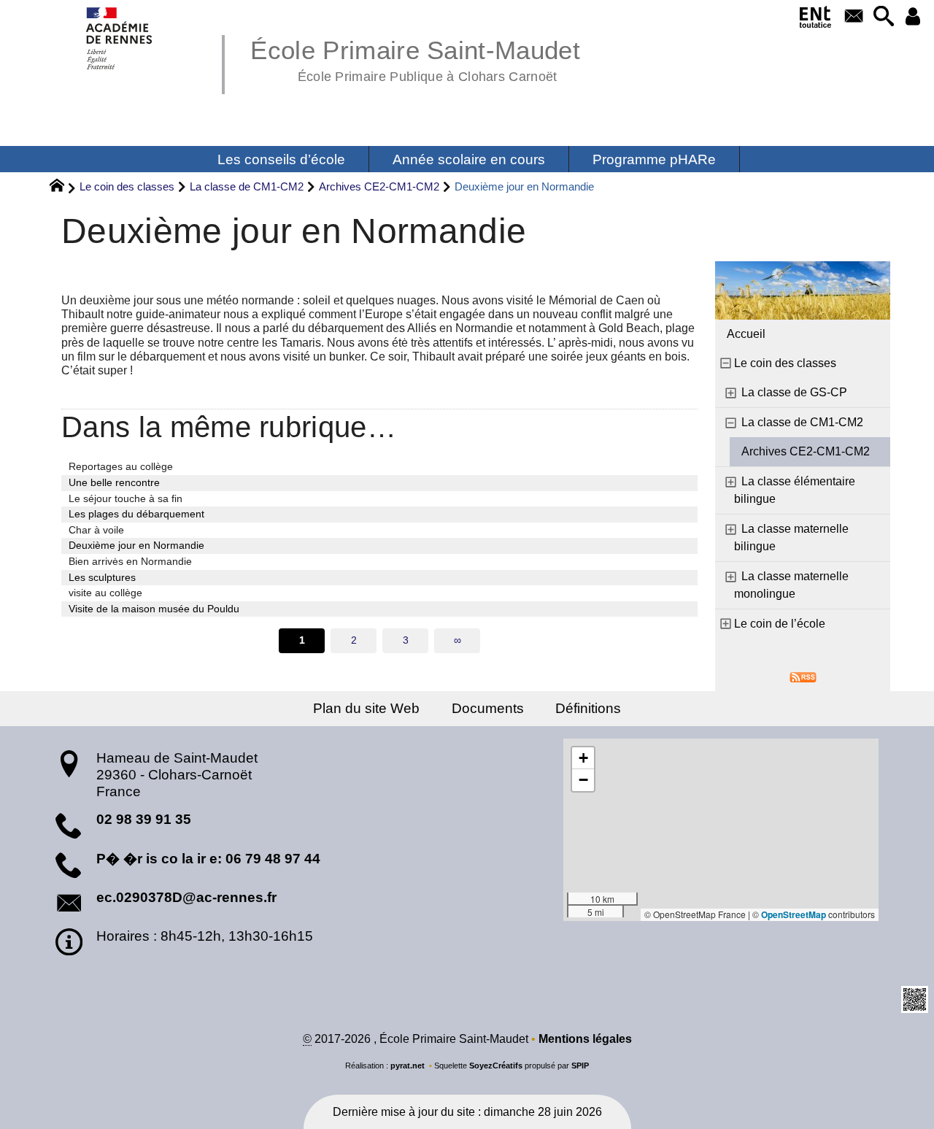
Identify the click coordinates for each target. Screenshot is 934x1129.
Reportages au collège (121, 466)
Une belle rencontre (114, 482)
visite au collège (105, 592)
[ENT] (815, 19)
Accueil (746, 334)
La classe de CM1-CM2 (247, 186)
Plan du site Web (366, 708)
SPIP (580, 1065)
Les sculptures (102, 577)
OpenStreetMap (793, 914)
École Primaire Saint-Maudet (415, 58)
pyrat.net (407, 1065)
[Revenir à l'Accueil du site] (63, 188)
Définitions (588, 708)
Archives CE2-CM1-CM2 (379, 186)
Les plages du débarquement (136, 514)
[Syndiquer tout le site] (803, 676)
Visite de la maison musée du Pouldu (154, 608)
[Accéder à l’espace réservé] (913, 17)
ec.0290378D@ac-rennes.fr (186, 897)
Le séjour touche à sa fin (125, 498)
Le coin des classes (127, 186)
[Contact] (853, 17)
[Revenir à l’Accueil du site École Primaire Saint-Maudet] (120, 38)
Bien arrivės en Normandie (130, 561)
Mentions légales (585, 1039)
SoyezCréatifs (495, 1065)
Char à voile (96, 530)
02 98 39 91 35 (143, 819)
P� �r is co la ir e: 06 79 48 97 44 (208, 858)
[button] (883, 17)
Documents (488, 708)
